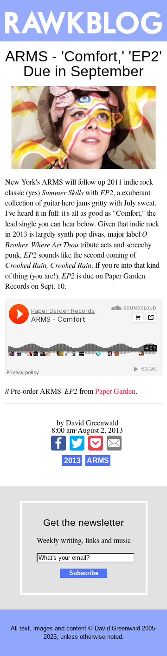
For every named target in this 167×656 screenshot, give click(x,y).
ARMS (98, 460)
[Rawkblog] (83, 20)
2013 (72, 460)
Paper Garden (115, 391)
